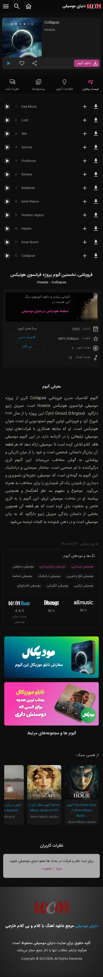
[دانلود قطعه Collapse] (96, 258)
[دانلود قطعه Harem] (96, 231)
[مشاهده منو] (6, 9)
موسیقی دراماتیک (49, 576)
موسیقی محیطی (23, 566)
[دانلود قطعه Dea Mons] (96, 109)
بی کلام (27, 346)
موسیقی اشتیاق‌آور (29, 585)
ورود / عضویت (51, 868)
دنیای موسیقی (86, 926)
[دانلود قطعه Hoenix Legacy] (96, 217)
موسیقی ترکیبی (83, 585)
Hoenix (49, 29)
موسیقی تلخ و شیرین (79, 576)
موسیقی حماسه (22, 576)
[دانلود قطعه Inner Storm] (96, 244)
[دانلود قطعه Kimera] (96, 176)
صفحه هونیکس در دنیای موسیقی (44, 311)
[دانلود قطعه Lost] (96, 122)
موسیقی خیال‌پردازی (52, 566)
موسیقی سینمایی (82, 566)
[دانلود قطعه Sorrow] (96, 149)
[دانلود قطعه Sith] (96, 136)
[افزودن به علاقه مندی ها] (22, 65)
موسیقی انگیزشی (57, 585)
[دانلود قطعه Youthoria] (96, 163)
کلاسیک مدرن (27, 337)
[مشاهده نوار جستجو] (17, 9)
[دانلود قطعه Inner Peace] (96, 204)
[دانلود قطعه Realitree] (96, 190)
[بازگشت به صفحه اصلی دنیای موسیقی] (28, 9)
